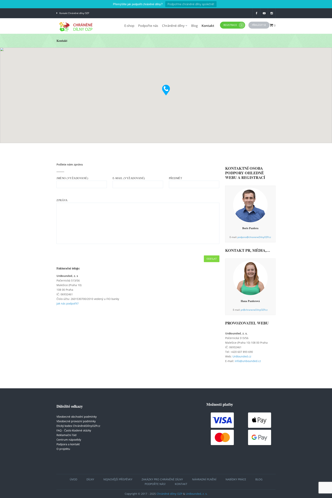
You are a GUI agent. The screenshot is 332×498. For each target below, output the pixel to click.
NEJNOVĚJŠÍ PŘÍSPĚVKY (117, 479)
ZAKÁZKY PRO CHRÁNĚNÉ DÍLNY (162, 479)
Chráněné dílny (173, 25)
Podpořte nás (148, 25)
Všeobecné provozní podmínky (76, 421)
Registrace (230, 25)
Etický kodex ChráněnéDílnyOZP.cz (78, 426)
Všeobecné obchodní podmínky (76, 416)
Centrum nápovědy (68, 439)
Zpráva (61, 200)
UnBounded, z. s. (197, 494)
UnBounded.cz (241, 356)
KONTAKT (181, 484)
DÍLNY (90, 479)
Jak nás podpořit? (67, 303)
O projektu (63, 449)
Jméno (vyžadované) (72, 178)
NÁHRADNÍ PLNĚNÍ (204, 479)
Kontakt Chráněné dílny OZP (74, 13)
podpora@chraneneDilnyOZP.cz (254, 237)
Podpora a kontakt (68, 444)
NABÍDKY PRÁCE (236, 479)
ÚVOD (73, 479)
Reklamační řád (66, 435)
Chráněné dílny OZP (169, 494)
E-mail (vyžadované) (129, 178)
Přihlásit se (259, 25)
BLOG (258, 479)
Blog (194, 25)
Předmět (175, 178)
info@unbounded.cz (248, 361)
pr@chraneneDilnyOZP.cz (254, 309)
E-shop (129, 25)
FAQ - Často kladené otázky (73, 430)
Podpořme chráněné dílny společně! (191, 4)
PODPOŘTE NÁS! (155, 484)
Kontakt (208, 25)
